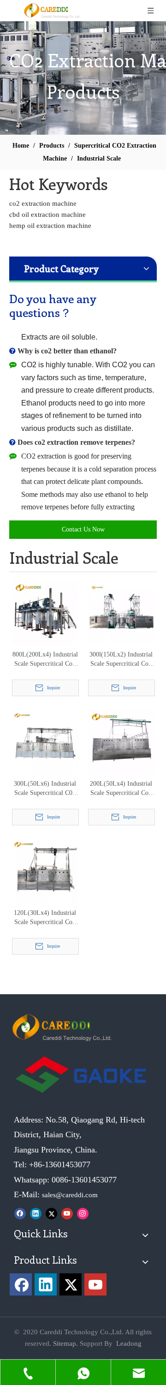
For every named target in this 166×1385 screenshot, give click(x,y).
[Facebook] (20, 1213)
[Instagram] (83, 1213)
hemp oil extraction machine (50, 225)
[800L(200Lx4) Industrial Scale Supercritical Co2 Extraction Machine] (45, 612)
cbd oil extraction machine (47, 214)
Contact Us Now (83, 529)
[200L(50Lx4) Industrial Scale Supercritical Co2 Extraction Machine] (121, 741)
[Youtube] (67, 1213)
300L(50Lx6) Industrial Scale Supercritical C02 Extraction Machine (45, 789)
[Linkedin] (36, 1213)
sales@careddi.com (70, 1195)
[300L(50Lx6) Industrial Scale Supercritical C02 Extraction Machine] (45, 741)
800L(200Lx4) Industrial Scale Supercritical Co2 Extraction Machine (45, 660)
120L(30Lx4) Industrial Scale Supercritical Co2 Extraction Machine (45, 918)
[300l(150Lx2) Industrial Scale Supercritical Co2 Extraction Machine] (121, 612)
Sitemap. (65, 1343)
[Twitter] (51, 1213)
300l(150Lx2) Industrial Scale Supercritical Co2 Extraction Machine (121, 660)
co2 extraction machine (43, 203)
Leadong (129, 1343)
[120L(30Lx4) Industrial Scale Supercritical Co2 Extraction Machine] (45, 870)
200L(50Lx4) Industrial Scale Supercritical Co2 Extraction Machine (121, 789)
